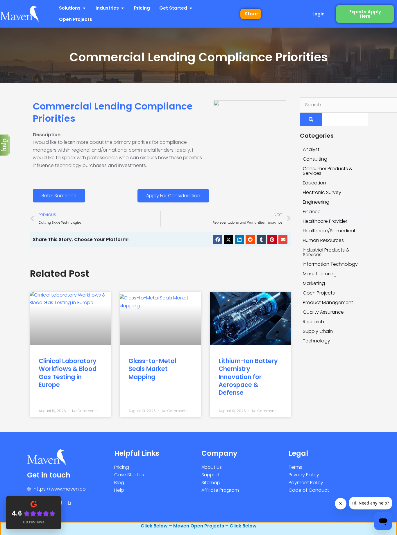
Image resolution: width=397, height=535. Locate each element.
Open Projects (319, 293)
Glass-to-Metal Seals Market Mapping (152, 369)
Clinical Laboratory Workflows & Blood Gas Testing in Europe (67, 373)
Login (318, 14)
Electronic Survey (322, 192)
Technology (316, 340)
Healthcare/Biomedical (329, 230)
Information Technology (330, 264)
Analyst (311, 149)
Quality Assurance (323, 312)
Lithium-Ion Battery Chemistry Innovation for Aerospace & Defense (248, 377)
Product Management (328, 302)
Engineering (316, 202)
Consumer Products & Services (328, 171)
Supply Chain (318, 331)
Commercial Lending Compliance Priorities (113, 112)
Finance (312, 211)
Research (313, 321)
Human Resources (323, 240)
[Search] (311, 119)
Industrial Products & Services (326, 252)
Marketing (314, 283)
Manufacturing (320, 273)
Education (314, 182)
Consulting (315, 159)
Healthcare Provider (325, 221)
